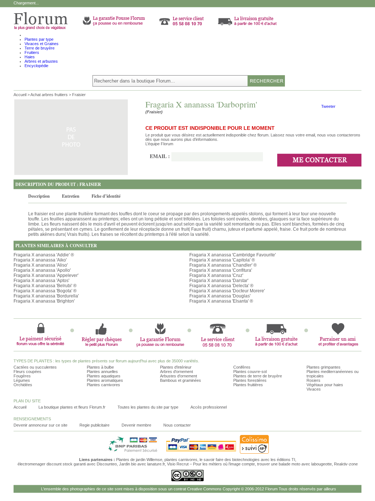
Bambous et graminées (180, 380)
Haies (30, 57)
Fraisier (79, 94)
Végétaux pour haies (325, 385)
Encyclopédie (36, 65)
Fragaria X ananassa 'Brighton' (44, 301)
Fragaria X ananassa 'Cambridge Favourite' (232, 254)
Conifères (241, 367)
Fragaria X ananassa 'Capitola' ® (222, 260)
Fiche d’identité (106, 196)
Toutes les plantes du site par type (148, 407)
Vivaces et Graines (42, 43)
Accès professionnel (208, 407)
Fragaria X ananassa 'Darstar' (218, 280)
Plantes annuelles (102, 371)
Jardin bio (127, 464)
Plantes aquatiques (103, 376)
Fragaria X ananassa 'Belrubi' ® (45, 285)
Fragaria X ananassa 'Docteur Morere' (227, 290)
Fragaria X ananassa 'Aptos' (41, 280)
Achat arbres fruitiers (49, 94)
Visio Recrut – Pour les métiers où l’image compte (211, 464)
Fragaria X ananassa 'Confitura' (220, 270)
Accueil (20, 94)
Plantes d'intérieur (176, 367)
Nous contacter (177, 425)
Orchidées (23, 385)
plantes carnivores (180, 459)
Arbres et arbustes (41, 61)
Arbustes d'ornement (178, 376)
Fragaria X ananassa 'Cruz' (216, 275)
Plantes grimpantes (324, 367)
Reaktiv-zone (346, 464)
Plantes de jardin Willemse (139, 459)
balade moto (289, 464)
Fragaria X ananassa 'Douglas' (219, 296)
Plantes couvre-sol (250, 371)
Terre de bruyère (40, 48)
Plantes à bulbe (100, 367)
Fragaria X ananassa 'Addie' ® (44, 254)
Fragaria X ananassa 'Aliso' (41, 265)
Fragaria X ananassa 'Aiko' (40, 260)
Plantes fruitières (248, 385)
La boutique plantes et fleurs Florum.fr (71, 407)
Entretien (70, 196)
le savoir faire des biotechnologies (230, 459)
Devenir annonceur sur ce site (40, 425)
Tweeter (328, 106)
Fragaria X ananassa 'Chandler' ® (223, 265)
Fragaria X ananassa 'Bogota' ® (45, 290)
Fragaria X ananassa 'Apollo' (42, 270)
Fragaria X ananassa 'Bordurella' (46, 296)
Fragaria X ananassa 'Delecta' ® (221, 285)
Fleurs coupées (27, 371)
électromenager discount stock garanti (52, 464)
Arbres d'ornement (176, 371)
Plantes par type (39, 39)
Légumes (22, 380)
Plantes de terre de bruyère (257, 376)
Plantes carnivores (103, 385)
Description (39, 196)
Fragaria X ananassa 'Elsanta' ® (221, 301)
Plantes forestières (250, 380)
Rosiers (313, 380)
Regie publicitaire (94, 425)
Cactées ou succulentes (35, 367)
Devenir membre (136, 425)
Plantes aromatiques (105, 380)
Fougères (22, 376)
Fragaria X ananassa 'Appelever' (46, 275)
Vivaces (314, 389)
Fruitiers (32, 52)
